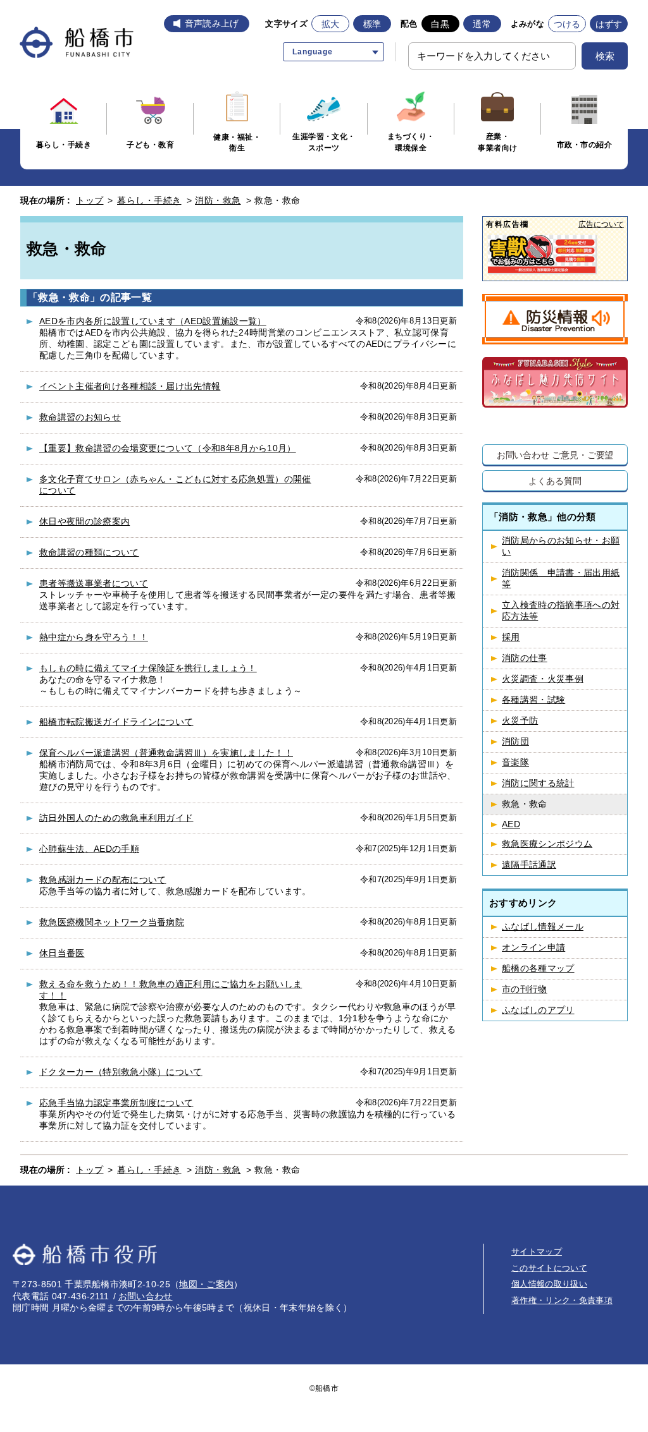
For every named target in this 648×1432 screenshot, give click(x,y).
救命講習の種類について (89, 552)
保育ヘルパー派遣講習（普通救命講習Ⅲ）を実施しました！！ (166, 753)
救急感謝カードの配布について (102, 880)
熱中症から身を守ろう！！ (93, 637)
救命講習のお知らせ (80, 417)
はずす (609, 24)
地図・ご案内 (206, 1284)
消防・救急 (218, 200)
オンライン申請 (533, 947)
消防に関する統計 (538, 783)
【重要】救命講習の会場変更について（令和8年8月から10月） (167, 448)
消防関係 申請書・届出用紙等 (561, 578)
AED (511, 824)
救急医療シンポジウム (547, 844)
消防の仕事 (524, 658)
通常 (482, 24)
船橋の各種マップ (538, 968)
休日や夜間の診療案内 (84, 521)
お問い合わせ (145, 1296)
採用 (511, 637)
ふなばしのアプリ (538, 1010)
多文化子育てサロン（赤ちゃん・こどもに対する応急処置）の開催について (175, 484)
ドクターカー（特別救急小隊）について (120, 1072)
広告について (601, 224)
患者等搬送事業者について (93, 583)
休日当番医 (62, 953)
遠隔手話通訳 (529, 865)
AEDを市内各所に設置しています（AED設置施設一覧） (152, 321)
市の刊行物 (524, 989)
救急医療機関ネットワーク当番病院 (111, 922)
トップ (90, 200)
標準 (372, 24)
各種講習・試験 (533, 700)
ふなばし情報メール (542, 926)
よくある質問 (554, 481)
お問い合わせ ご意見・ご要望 (555, 455)
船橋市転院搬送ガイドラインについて (116, 722)
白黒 (440, 24)
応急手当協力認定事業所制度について (116, 1103)
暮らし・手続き (149, 200)
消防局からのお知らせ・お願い (561, 546)
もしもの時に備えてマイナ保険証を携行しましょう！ (148, 668)
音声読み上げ (212, 23)
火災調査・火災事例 (542, 679)
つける (567, 24)
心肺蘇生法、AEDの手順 (89, 849)
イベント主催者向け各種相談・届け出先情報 (129, 386)
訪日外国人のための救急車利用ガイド (116, 818)
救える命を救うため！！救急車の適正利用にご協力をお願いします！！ (170, 989)
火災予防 (520, 720)
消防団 (515, 741)
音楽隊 (515, 762)
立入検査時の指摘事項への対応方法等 (561, 610)
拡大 (330, 24)
